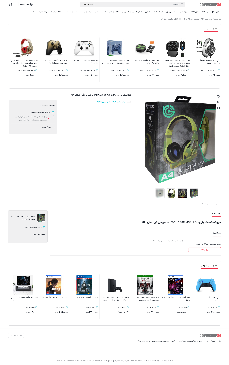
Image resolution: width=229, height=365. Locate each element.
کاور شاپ (217, 19)
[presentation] (217, 61)
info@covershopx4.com (188, 341)
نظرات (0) (205, 204)
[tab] (216, 204)
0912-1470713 (212, 341)
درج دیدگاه (204, 250)
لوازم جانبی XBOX (104, 102)
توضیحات (216, 204)
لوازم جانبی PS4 (207, 19)
